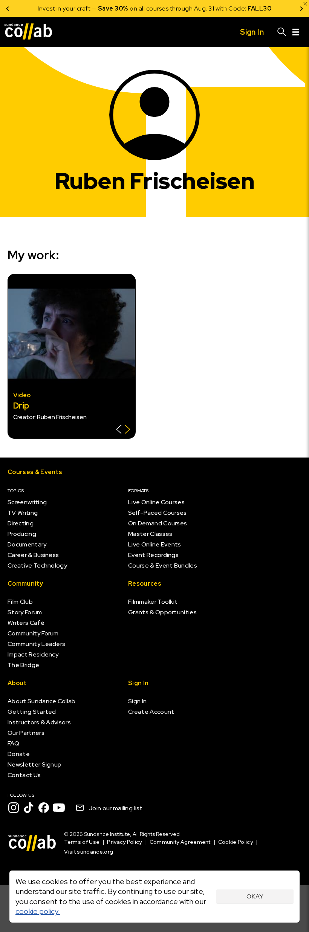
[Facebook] (44, 808)
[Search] (281, 32)
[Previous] (7, 8)
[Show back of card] (123, 430)
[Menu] (295, 32)
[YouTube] (59, 808)
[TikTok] (29, 808)
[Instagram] (14, 808)
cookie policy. (37, 911)
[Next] (301, 8)
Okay (254, 896)
